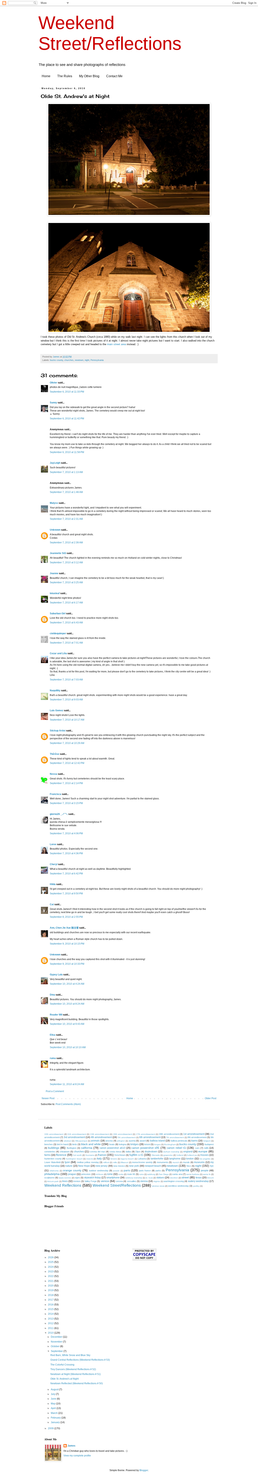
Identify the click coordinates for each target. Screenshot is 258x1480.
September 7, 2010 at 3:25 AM (66, 582)
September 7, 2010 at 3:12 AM (66, 562)
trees (65, 1181)
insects (89, 1159)
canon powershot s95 (145, 1147)
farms (47, 1155)
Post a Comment (55, 1091)
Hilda (53, 884)
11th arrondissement (76, 1134)
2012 (51, 1323)
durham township (171, 1152)
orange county (72, 1170)
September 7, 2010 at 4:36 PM (66, 853)
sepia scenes (65, 1178)
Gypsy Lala (56, 974)
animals (95, 1140)
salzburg (151, 1174)
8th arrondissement (197, 1137)
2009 (51, 1428)
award (143, 1140)
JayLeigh (55, 462)
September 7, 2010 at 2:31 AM (66, 519)
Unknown (55, 529)
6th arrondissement (149, 1137)
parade (116, 1171)
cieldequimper (58, 633)
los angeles (205, 1159)
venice (105, 1181)
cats (206, 1148)
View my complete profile (77, 1455)
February (56, 1417)
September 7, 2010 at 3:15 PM (66, 803)
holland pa (192, 1155)
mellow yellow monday (88, 1162)
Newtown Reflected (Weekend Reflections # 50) (76, 1383)
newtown (79, 360)
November (57, 1341)
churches (69, 360)
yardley (196, 1186)
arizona (109, 1140)
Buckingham (170, 1144)
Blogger (143, 1470)
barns (194, 1140)
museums (199, 1162)
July (53, 1394)
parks (158, 1170)
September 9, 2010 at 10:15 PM (67, 943)
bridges (134, 1144)
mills (115, 1162)
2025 (51, 1262)
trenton (76, 1181)
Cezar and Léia (58, 653)
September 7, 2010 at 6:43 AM (66, 622)
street (185, 1177)
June (54, 1398)
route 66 (131, 1174)
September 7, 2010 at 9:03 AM (66, 699)
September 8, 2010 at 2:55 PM (66, 916)
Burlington (71, 1148)
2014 (51, 1313)
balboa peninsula (179, 1140)
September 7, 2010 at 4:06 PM (66, 833)
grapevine (168, 1155)
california (86, 1147)
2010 (51, 1332)
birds (74, 1144)
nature (68, 1165)
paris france (145, 1170)
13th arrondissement (99, 1134)
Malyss (54, 503)
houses (205, 1155)
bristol (147, 1144)
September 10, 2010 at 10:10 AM (68, 1047)
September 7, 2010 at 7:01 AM (66, 642)
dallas (128, 1151)
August (55, 1389)
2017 (51, 1299)
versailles (131, 1181)
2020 (51, 1285)
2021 (51, 1281)
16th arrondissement (122, 1134)
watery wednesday (198, 1181)
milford (106, 1162)
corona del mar (97, 1151)
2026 (51, 1257)
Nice (188, 1166)
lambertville (157, 1158)
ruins (141, 1174)
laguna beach (127, 1159)
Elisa (52, 1034)
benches (48, 1144)
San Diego (164, 1174)
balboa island (157, 1140)
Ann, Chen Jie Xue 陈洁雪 (64, 927)
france (102, 1154)
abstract (67, 1141)
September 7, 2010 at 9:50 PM (66, 893)
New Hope (84, 1165)
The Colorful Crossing (62, 1364)
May (53, 1403)
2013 (51, 1318)
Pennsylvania (97, 360)
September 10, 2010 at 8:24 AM (67, 1003)
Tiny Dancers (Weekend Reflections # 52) (73, 1369)
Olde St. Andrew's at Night (64, 1378)
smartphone (113, 1177)
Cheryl (53, 864)
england (187, 1151)
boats (112, 1144)
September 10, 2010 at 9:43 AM (67, 1024)
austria (132, 1140)
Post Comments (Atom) (68, 1104)
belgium (207, 1141)
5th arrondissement (127, 1137)
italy (99, 1158)
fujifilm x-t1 (136, 1154)
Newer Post (48, 1098)
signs (77, 1177)
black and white (91, 1144)
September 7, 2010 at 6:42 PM (66, 873)
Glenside (156, 1155)
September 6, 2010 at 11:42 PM (67, 418)
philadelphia (52, 1174)
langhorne (174, 1158)
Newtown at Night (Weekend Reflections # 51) (75, 1374)
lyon (67, 1162)
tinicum (210, 1178)
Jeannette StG (58, 553)
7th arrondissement (175, 1137)
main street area (116, 344)
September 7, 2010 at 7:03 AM (66, 679)
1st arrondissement (193, 1134)
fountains (90, 1155)
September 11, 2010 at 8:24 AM (67, 1084)
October (55, 1346)
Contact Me (114, 76)
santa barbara (192, 1174)
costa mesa (115, 1151)
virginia (156, 1181)
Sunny (53, 402)
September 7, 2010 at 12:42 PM (67, 763)
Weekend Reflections (62, 1185)
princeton (86, 1174)
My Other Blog (89, 76)
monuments (162, 1162)
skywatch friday (92, 1177)
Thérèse (54, 754)
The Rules (64, 76)
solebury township (133, 1178)
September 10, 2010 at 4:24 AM (67, 983)
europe (202, 1151)
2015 (51, 1309)
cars (197, 1148)
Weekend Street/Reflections (117, 1185)
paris (127, 1170)
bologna (122, 1144)
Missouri (124, 1162)
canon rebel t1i (176, 1147)
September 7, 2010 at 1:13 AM (66, 472)
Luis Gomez (56, 710)
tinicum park (52, 1181)
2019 (51, 1290)
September (57, 1351)
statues (160, 1177)
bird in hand (62, 1144)
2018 (51, 1295)
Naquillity (55, 690)
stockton (174, 1178)
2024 (51, 1266)
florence (61, 1154)
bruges (157, 1144)
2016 (51, 1304)
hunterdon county (53, 1158)
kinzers (113, 1159)
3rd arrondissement (74, 1137)
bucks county (56, 360)
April (53, 1408)
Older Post (210, 1098)
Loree (53, 844)
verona (119, 1181)
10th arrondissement (53, 1134)
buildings (53, 1147)
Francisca (55, 794)
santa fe (207, 1174)
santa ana (177, 1174)
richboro (99, 1174)
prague (72, 1174)
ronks (120, 1174)
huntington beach (74, 1159)
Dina (52, 994)
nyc (212, 1165)
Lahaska (142, 1158)
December (57, 1336)
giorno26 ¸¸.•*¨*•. (59, 814)
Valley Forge (90, 1181)
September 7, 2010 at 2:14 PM (66, 783)
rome (110, 1174)
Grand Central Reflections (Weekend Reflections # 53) (80, 1359)
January (55, 1422)
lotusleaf (55, 593)
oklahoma (54, 1171)
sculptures (49, 1177)
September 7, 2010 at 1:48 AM (66, 492)
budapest (209, 1144)
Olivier (53, 382)
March (54, 1413)
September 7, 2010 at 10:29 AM (67, 743)
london (190, 1158)
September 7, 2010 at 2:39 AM (66, 542)
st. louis (149, 1178)
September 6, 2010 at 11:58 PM (67, 452)
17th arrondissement (145, 1134)
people (204, 1170)
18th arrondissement (169, 1134)
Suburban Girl (58, 613)
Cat (52, 904)
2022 (51, 1276)
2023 (51, 1271)
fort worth (77, 1155)
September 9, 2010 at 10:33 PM (67, 963)
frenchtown (119, 1155)
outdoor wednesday (98, 1170)
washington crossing (174, 1181)
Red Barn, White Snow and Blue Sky (70, 1355)
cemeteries (49, 1151)
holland (180, 1155)
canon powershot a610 (112, 1148)
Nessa (53, 774)
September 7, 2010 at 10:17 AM (67, 719)
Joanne (54, 573)
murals (186, 1162)
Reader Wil (56, 1014)
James (71, 1445)
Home (46, 76)
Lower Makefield (52, 1162)
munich (176, 1162)
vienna (144, 1181)
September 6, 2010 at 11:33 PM (67, 391)
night (87, 360)
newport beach (153, 1165)
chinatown (65, 1151)
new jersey (101, 1165)
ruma (53, 1058)
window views (158, 1186)
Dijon (137, 1151)
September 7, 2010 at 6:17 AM (66, 602)
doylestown (151, 1151)
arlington (121, 1141)
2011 (51, 1328)
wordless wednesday (178, 1186)
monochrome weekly (142, 1162)
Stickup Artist (58, 730)
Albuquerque (81, 1141)
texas (199, 1177)
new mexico (119, 1166)
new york (134, 1165)
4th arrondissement (101, 1137)
